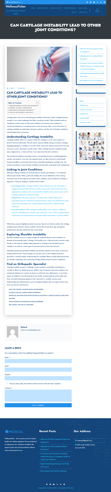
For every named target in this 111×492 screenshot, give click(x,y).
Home (33, 8)
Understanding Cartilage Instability (24, 106)
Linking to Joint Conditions (20, 108)
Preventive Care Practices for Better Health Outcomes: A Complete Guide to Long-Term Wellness (38, 297)
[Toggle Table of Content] (37, 102)
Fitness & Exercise (70, 8)
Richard (11, 88)
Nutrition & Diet (55, 8)
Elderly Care (84, 105)
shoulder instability (14, 146)
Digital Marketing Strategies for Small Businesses (26, 301)
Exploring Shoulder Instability (21, 110)
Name (7, 357)
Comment (8, 388)
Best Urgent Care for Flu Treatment (21, 304)
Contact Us (83, 12)
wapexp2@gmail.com (14, 2)
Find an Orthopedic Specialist (21, 112)
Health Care (82, 8)
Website (7, 375)
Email (7, 366)
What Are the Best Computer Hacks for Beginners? (26, 289)
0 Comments (21, 88)
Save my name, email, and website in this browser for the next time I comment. (35, 384)
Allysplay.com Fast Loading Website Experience (25, 292)
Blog (73, 12)
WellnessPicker (16, 6)
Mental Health (42, 8)
